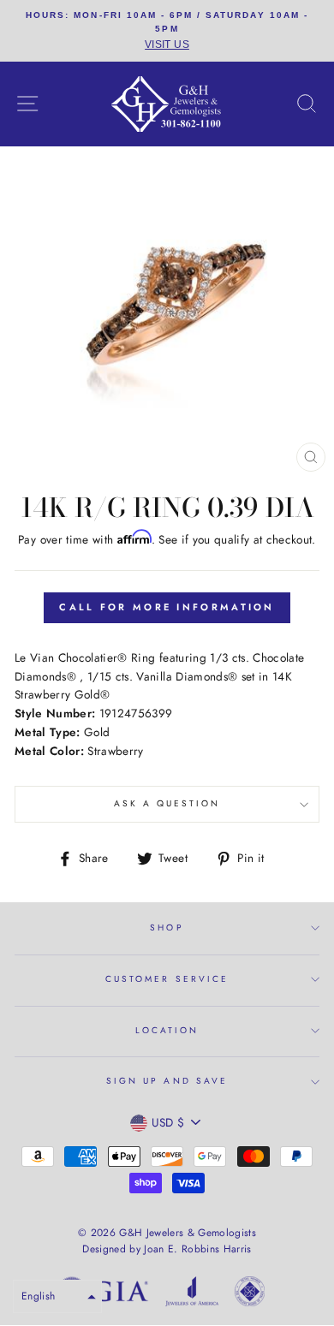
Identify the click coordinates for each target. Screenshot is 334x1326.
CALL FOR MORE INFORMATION (167, 607)
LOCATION (167, 1030)
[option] (167, 31)
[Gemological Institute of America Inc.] (103, 1294)
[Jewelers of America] (191, 1294)
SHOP (166, 927)
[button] (57, 1296)
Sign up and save (167, 1080)
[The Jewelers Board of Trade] (250, 1294)
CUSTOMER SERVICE (167, 978)
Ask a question (167, 803)
